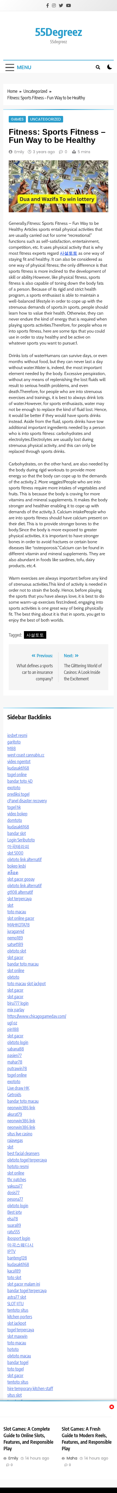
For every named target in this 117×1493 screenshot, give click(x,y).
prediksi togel (18, 794)
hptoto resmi (18, 1166)
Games (17, 119)
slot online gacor (20, 918)
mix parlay (15, 1009)
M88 (11, 748)
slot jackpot (36, 983)
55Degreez (58, 31)
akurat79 (14, 1114)
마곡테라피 (18, 846)
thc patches (16, 1179)
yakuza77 (15, 1186)
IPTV (11, 1251)
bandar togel (17, 1362)
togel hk (14, 807)
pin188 (13, 1029)
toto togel (15, 1369)
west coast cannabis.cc (25, 755)
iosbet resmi (17, 735)
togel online (17, 774)
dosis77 (13, 1192)
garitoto (14, 742)
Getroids (14, 1094)
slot (10, 905)
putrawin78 (17, 1068)
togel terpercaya (20, 1329)
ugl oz (12, 1022)
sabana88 (15, 1049)
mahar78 (14, 1062)
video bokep (17, 813)
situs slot (14, 1395)
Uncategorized (45, 119)
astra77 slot (16, 1297)
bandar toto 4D (20, 781)
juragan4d (15, 931)
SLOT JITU (15, 1303)
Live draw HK (18, 1088)
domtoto (14, 820)
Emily (19, 152)
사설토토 (35, 635)
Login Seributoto (21, 840)
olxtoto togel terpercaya (27, 1160)
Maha (72, 1458)
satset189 (15, 944)
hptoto (13, 1349)
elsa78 (12, 1218)
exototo (13, 787)
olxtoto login (17, 1042)
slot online (15, 970)
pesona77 (15, 1199)
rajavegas (15, 1140)
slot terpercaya (19, 898)
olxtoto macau (19, 1356)
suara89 (14, 1225)
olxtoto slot (16, 951)
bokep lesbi (16, 866)
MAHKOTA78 (18, 924)
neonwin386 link (21, 1107)
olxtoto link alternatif (24, 859)
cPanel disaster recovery (27, 800)
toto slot (14, 1277)
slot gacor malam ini (23, 1284)
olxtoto (13, 977)
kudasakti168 (18, 768)
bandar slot (16, 833)
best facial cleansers (23, 1153)
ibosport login (18, 1238)
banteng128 (17, 1258)
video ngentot (18, 761)
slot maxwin (17, 1336)
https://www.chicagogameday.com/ (36, 1016)
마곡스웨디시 (20, 1245)
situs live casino (19, 1133)
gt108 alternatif (20, 892)
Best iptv (14, 1212)
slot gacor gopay (21, 879)
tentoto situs (17, 1310)
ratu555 (13, 1231)
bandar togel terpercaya (27, 1290)
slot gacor (15, 957)
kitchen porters (19, 1316)
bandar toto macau (23, 964)
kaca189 (14, 1271)
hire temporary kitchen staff (30, 1388)
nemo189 (15, 938)
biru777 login (18, 1003)
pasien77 (14, 1055)
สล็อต (12, 872)
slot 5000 (15, 853)
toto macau (16, 911)
